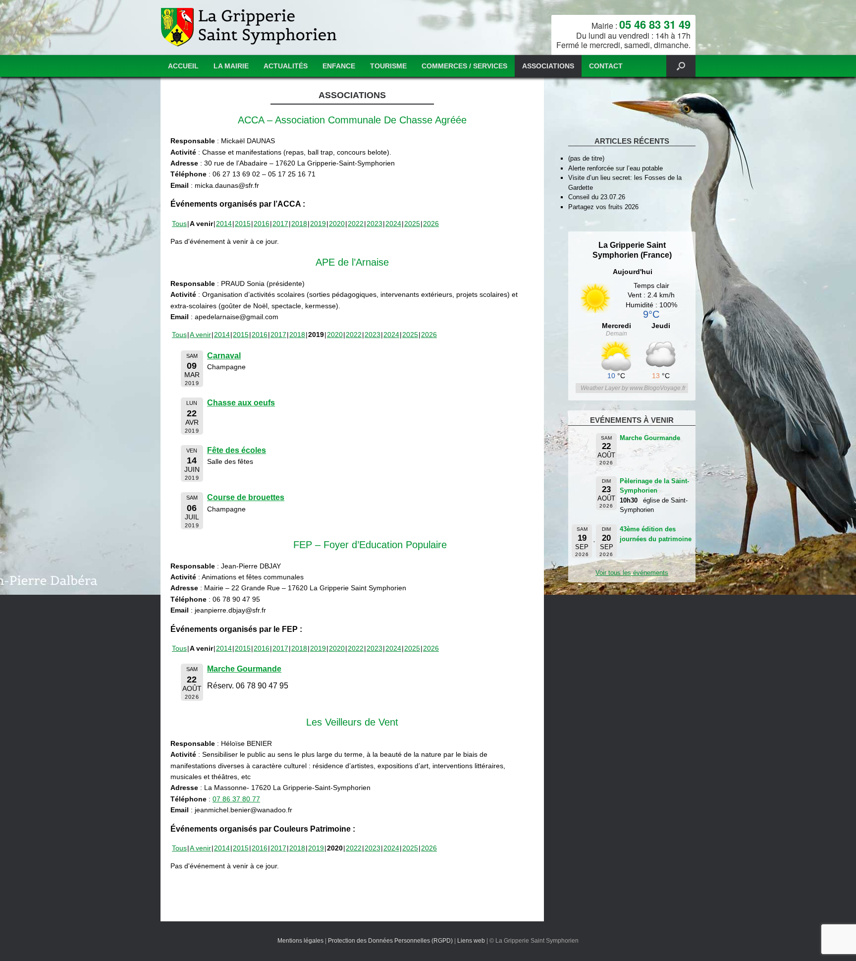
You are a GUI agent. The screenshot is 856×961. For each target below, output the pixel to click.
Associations (548, 66)
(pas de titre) (586, 158)
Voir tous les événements (631, 572)
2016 (261, 223)
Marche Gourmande (244, 669)
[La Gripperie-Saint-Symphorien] (249, 27)
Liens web (471, 940)
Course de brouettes (245, 497)
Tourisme (388, 66)
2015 (243, 223)
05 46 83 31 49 (655, 24)
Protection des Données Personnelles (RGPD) (390, 940)
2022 (356, 223)
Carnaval (224, 355)
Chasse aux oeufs (241, 402)
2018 (299, 223)
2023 (374, 223)
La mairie (231, 66)
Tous (179, 223)
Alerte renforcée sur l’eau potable (615, 168)
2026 (431, 223)
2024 (393, 223)
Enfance (338, 66)
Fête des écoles (236, 450)
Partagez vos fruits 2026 (603, 207)
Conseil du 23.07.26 (596, 197)
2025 (412, 223)
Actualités (286, 66)
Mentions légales (300, 940)
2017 (280, 223)
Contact (606, 66)
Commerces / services (464, 66)
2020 (337, 223)
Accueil (183, 66)
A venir (200, 335)
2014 (224, 223)
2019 (318, 223)
